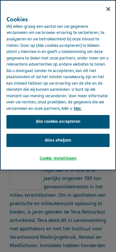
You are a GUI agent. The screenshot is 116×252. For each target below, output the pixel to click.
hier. (78, 108)
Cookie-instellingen (58, 158)
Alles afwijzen (58, 140)
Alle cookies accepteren (58, 121)
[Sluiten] (108, 9)
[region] (58, 85)
